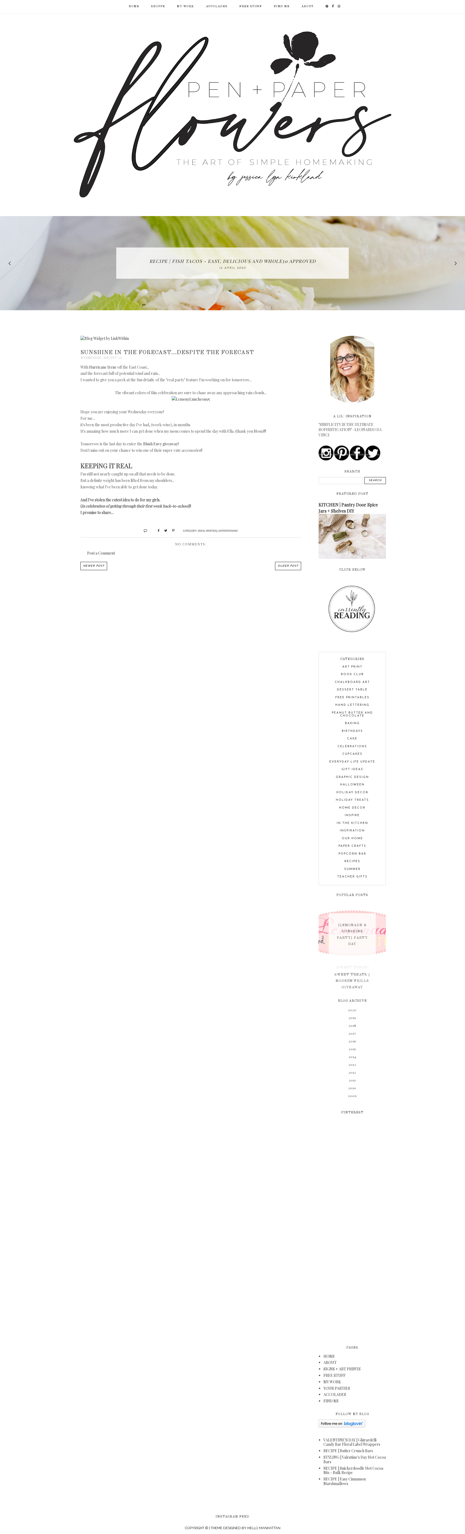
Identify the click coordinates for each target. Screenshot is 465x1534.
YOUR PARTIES (336, 1388)
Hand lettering (352, 705)
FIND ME (282, 6)
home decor (352, 807)
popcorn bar (352, 853)
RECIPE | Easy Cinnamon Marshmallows (344, 1481)
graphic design (352, 777)
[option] (232, 263)
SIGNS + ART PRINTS (342, 1368)
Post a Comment (101, 553)
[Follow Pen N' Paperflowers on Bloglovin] (342, 1426)
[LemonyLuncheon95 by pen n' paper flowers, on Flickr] (191, 399)
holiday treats (352, 800)
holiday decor (352, 792)
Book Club (352, 674)
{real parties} (207, 530)
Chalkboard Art (352, 682)
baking (352, 723)
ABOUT (307, 6)
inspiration (352, 830)
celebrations (352, 746)
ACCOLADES (216, 6)
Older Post (288, 566)
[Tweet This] (163, 530)
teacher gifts (352, 876)
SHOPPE (158, 6)
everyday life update (352, 761)
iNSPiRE (352, 815)
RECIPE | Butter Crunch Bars (348, 1450)
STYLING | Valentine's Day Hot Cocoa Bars (354, 1459)
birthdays (352, 731)
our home (352, 838)
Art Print (352, 666)
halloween (352, 784)
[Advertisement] (352, 1226)
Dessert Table (352, 689)
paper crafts (352, 846)
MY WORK (185, 6)
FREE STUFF (250, 6)
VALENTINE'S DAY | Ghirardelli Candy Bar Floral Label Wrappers (351, 1442)
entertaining (228, 530)
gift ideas (352, 769)
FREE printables (352, 697)
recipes (352, 861)
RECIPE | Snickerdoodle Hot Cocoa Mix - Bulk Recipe (353, 1470)
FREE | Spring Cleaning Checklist (232, 261)
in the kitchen (352, 823)
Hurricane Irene (103, 367)
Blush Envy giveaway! (161, 443)
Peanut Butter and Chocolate (352, 714)
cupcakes (352, 754)
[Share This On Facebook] (156, 530)
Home (134, 6)
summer (352, 869)
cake (352, 738)
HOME (329, 1356)
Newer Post (93, 566)
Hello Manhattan (263, 1528)
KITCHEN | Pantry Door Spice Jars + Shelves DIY (348, 508)
